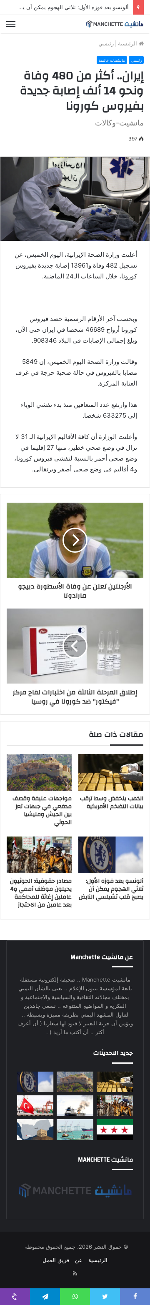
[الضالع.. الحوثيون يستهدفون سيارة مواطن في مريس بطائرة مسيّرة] (35, 1129)
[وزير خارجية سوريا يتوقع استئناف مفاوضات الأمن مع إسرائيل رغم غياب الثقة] (115, 1129)
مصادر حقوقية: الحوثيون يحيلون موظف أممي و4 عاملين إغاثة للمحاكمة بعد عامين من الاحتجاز (41, 893)
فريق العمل (55, 1260)
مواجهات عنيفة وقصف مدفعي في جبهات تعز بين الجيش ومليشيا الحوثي (42, 810)
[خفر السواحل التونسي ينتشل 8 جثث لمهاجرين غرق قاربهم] (35, 1105)
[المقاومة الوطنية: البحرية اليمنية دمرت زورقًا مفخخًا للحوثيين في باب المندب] (75, 1129)
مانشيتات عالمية (112, 60)
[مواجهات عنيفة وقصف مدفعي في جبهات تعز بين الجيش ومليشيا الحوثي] (39, 772)
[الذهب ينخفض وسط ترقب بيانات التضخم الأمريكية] (110, 772)
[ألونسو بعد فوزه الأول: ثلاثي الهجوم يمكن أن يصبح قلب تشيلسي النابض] (110, 855)
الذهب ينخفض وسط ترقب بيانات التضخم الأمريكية (111, 802)
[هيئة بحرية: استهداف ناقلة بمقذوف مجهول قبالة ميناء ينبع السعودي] (75, 1105)
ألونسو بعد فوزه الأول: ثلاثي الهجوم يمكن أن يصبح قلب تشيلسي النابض (111, 889)
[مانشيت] (114, 24)
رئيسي (106, 43)
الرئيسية (128, 43)
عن (78, 1260)
